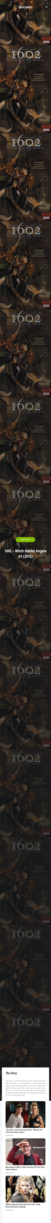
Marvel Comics (25, 540)
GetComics (25, 7)
